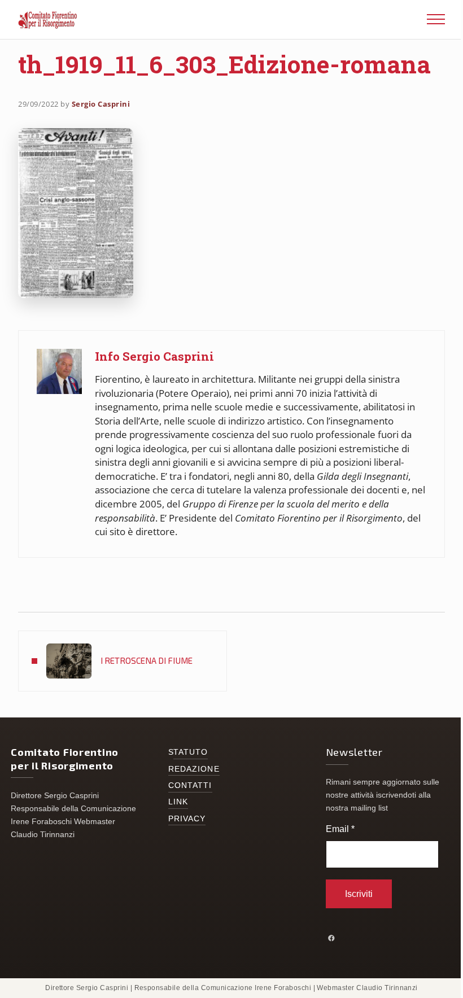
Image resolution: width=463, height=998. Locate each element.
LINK (178, 802)
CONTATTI (190, 785)
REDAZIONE (194, 769)
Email (340, 829)
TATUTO (190, 752)
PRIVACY (187, 819)
